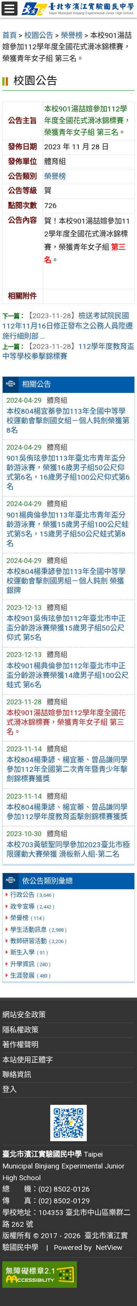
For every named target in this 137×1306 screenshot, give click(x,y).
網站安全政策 (24, 1014)
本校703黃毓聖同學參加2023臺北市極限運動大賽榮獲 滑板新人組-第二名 (68, 849)
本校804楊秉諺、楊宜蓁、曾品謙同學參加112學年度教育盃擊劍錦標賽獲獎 (66, 812)
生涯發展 (30, 975)
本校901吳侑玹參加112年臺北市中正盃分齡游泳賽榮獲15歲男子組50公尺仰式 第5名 (66, 628)
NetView (109, 1247)
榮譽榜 (27, 917)
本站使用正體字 (27, 1060)
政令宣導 (32, 906)
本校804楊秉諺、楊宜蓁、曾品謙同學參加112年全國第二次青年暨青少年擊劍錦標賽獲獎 (66, 769)
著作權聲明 (20, 1044)
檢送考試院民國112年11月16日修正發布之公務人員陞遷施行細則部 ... (67, 326)
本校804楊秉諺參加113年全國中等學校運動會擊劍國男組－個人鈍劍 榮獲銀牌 (66, 581)
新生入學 (29, 952)
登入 (9, 1089)
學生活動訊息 (38, 929)
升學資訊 (30, 964)
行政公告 (32, 894)
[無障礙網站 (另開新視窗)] (68, 1274)
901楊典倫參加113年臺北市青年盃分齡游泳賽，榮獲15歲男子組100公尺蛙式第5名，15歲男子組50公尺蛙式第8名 (67, 529)
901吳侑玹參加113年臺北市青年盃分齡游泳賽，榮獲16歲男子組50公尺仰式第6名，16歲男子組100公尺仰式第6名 (68, 472)
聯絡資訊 (16, 1074)
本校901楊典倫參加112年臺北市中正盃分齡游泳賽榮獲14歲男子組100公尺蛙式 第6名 (67, 675)
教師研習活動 (38, 941)
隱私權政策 (20, 1030)
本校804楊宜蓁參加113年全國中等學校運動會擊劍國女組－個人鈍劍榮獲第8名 (67, 421)
